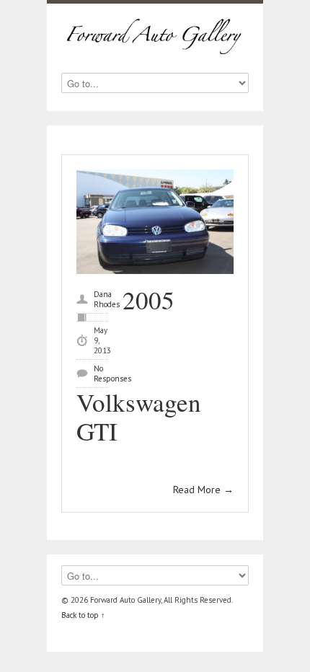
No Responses (112, 373)
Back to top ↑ (83, 615)
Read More (203, 489)
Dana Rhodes (107, 299)
